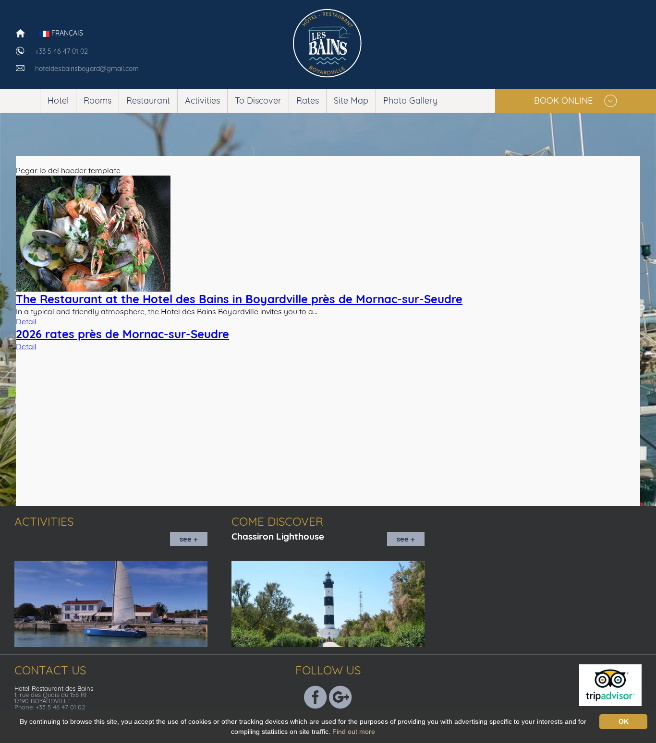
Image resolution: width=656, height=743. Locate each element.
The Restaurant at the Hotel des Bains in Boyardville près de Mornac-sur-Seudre (239, 299)
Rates (307, 100)
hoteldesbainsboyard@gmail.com (87, 68)
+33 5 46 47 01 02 (61, 51)
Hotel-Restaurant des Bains (53, 688)
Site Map (351, 100)
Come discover (277, 521)
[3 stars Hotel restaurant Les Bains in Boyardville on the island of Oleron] (328, 42)
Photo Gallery (410, 100)
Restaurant (148, 100)
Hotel (58, 100)
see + (189, 538)
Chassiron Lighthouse (277, 536)
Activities (202, 100)
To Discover (258, 100)
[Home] (20, 32)
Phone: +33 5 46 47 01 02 (49, 707)
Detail (26, 321)
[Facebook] (315, 696)
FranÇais (66, 33)
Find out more (353, 731)
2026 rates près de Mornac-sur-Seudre (122, 334)
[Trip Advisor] (616, 684)
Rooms (97, 100)
